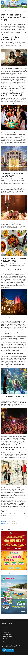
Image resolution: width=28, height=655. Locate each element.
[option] (15, 11)
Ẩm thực (5, 629)
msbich (2, 21)
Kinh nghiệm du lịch (11, 521)
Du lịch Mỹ (9, 523)
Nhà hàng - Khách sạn (7, 636)
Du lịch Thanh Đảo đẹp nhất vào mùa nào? (13, 10)
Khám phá (5, 630)
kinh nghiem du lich (15, 523)
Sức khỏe (5, 638)
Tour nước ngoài (6, 632)
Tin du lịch (5, 627)
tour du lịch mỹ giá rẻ (16, 29)
